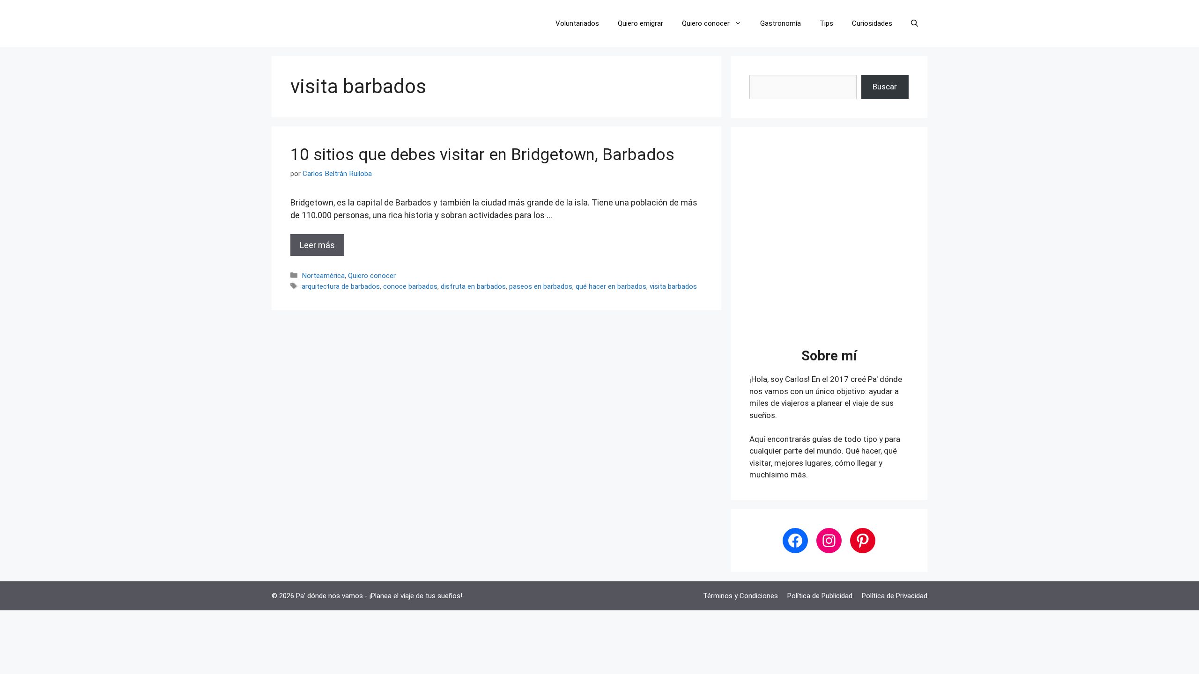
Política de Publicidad (819, 596)
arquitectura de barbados (341, 286)
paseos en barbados (540, 286)
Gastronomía (780, 23)
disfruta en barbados (473, 286)
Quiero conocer (706, 23)
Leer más (317, 245)
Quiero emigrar (640, 23)
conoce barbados (410, 286)
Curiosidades (872, 23)
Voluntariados (577, 23)
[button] (914, 23)
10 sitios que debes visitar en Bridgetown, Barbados (482, 154)
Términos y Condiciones (740, 596)
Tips (826, 23)
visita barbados (673, 286)
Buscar (885, 86)
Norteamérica (323, 275)
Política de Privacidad (894, 596)
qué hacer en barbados (611, 286)
